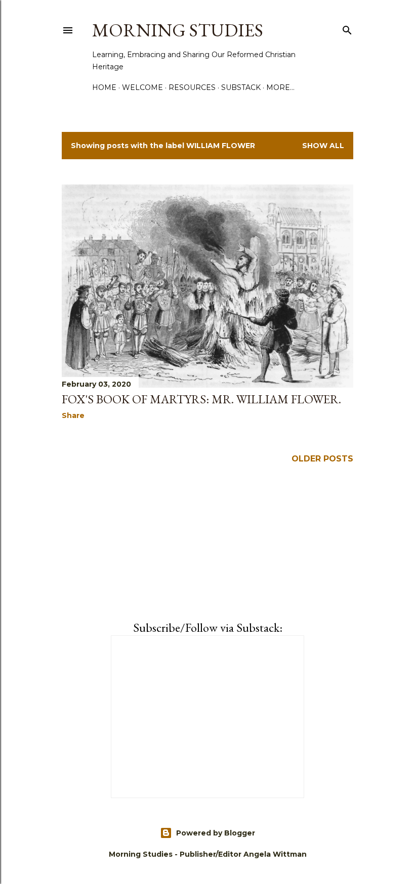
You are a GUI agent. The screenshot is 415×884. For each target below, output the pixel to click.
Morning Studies (177, 30)
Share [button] (73, 415)
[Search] (347, 28)
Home (104, 87)
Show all (323, 145)
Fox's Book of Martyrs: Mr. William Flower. (201, 399)
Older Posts (322, 458)
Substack (241, 87)
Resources (192, 87)
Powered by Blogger (215, 833)
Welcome (142, 87)
